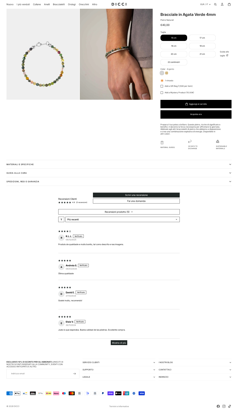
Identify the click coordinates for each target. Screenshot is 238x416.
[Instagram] (224, 406)
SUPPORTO (88, 369)
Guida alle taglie (224, 54)
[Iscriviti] (74, 373)
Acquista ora (196, 114)
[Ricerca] (215, 4)
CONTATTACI (165, 369)
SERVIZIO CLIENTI (91, 362)
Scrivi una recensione (136, 195)
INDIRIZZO (163, 377)
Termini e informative (119, 406)
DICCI (16, 406)
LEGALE (86, 377)
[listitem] (95, 4)
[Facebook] (218, 406)
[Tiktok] (230, 406)
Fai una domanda (136, 201)
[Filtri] (61, 219)
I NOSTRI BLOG (166, 362)
